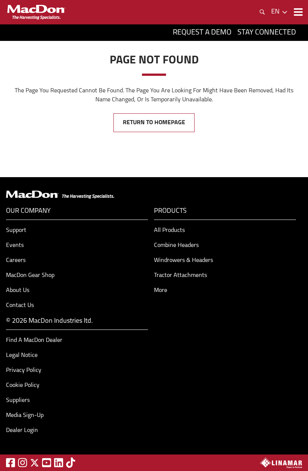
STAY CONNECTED (266, 32)
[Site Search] (262, 12)
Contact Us (20, 305)
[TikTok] (70, 462)
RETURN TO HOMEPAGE (154, 123)
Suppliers (18, 400)
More (160, 290)
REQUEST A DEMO (202, 32)
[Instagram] (22, 462)
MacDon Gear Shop (30, 275)
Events (15, 245)
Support (16, 230)
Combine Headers (176, 245)
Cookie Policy (22, 385)
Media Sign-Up (25, 415)
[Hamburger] (297, 12)
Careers (16, 260)
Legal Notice (22, 355)
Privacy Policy (23, 370)
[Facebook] (10, 462)
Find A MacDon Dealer (34, 340)
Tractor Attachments (180, 275)
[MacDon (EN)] (36, 12)
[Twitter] (34, 462)
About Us (17, 290)
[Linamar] (281, 462)
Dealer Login (22, 430)
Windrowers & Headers (183, 260)
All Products (169, 230)
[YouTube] (46, 462)
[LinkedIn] (58, 462)
